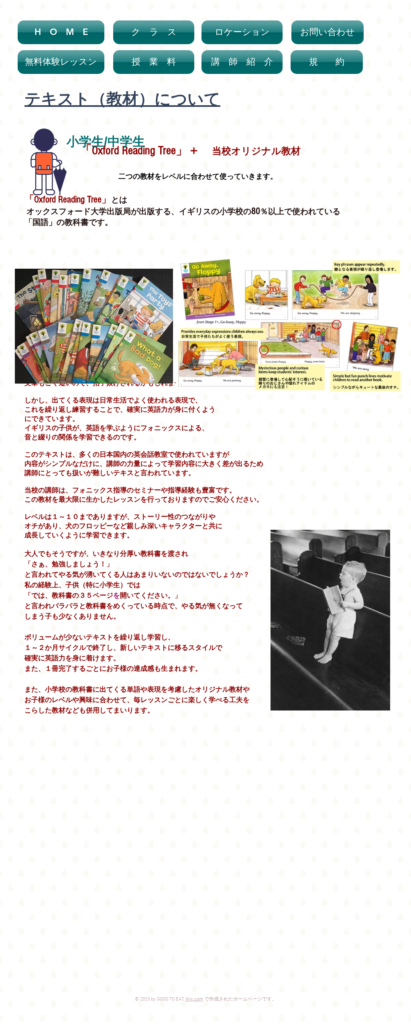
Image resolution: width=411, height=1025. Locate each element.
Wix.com (194, 999)
